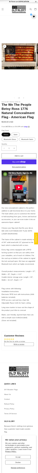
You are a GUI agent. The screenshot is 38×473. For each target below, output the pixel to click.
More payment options (19, 167)
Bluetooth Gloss (10, 139)
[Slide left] (14, 98)
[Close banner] (36, 1)
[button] (2, 9)
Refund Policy (9, 404)
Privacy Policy (9, 409)
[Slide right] (23, 98)
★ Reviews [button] (36, 238)
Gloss (6, 134)
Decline (18, 462)
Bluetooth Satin (27, 139)
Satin (16, 134)
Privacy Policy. (10, 451)
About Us (7, 394)
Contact (7, 399)
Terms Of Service (10, 413)
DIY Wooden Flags (11, 389)
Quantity (4, 144)
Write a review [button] (19, 344)
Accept (18, 457)
